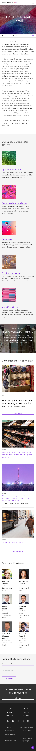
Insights (9, 709)
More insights (18, 551)
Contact (26, 715)
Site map (9, 727)
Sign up (18, 698)
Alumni (9, 712)
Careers (26, 712)
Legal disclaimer (10, 734)
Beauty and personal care (14, 203)
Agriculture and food (12, 169)
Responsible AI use (10, 740)
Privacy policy (9, 730)
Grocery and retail (11, 306)
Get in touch (9, 678)
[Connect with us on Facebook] (18, 720)
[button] (9, 35)
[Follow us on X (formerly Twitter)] (13, 720)
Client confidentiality (26, 727)
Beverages (7, 239)
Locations (9, 715)
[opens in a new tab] (23, 720)
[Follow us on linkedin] (8, 720)
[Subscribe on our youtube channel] (28, 720)
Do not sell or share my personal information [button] (26, 740)
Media (26, 709)
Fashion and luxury (11, 272)
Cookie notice (26, 730)
